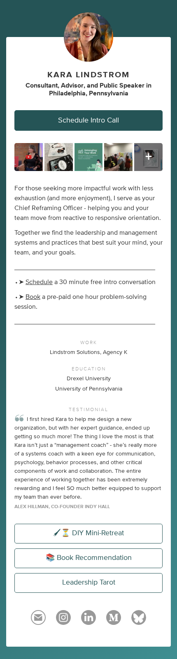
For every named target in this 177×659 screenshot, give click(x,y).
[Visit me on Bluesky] (138, 621)
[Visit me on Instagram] (63, 621)
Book (33, 297)
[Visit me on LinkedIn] (88, 621)
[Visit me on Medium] (113, 621)
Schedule (39, 282)
